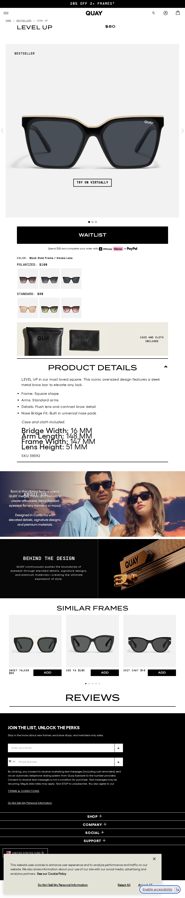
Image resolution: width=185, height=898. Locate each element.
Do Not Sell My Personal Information (63, 885)
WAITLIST (92, 235)
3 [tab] (96, 222)
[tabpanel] (92, 130)
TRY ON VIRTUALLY (92, 182)
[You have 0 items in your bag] (179, 13)
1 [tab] (89, 222)
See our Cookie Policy (51, 873)
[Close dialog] (177, 794)
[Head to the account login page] (165, 13)
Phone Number (21, 754)
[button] (86, 683)
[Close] (154, 859)
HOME (8, 21)
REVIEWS (92, 697)
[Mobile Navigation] (6, 13)
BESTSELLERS (23, 21)
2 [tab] (92, 222)
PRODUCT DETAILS (92, 367)
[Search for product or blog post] (153, 13)
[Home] (94, 13)
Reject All (124, 885)
